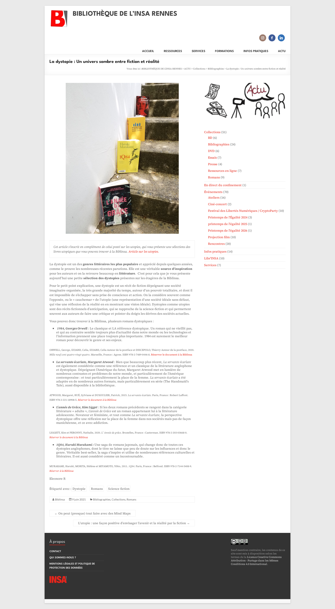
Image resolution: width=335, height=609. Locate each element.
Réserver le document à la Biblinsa (171, 354)
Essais (212, 157)
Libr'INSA (211, 258)
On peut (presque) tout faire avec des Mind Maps (92, 513)
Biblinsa (60, 499)
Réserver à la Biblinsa (61, 471)
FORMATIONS (224, 50)
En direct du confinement (223, 185)
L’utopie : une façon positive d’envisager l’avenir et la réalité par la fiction (134, 523)
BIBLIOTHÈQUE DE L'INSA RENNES (162, 68)
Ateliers (213, 197)
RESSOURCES (173, 50)
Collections (199, 68)
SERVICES (198, 50)
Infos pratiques (215, 251)
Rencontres (216, 244)
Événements (213, 192)
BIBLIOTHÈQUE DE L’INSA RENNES (125, 14)
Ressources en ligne (222, 171)
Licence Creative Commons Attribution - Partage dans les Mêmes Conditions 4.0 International (256, 560)
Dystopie (79, 489)
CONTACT (55, 551)
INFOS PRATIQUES (255, 50)
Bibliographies (216, 68)
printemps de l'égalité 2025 (227, 224)
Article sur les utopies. (144, 251)
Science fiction (119, 489)
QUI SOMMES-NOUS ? (62, 557)
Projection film (219, 237)
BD (210, 138)
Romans (97, 489)
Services (210, 265)
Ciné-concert (217, 204)
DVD (211, 151)
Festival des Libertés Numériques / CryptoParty (243, 211)
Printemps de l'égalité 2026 (227, 230)
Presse (213, 164)
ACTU (282, 50)
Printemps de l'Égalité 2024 (227, 217)
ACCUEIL (148, 50)
